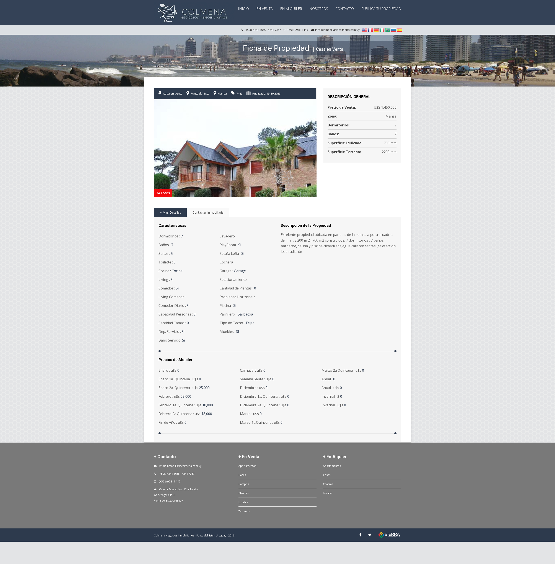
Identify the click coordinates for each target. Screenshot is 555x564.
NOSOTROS (318, 8)
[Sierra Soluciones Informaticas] (389, 534)
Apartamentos (247, 466)
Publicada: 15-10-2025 (266, 93)
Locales (243, 502)
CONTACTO (344, 8)
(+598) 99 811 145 (169, 481)
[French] (370, 30)
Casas (242, 475)
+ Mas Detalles (170, 212)
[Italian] (382, 30)
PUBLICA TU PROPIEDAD (381, 8)
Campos (243, 484)
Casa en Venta (172, 93)
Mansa (222, 93)
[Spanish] (399, 30)
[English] (364, 30)
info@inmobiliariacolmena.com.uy (337, 30)
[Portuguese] (387, 30)
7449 (239, 93)
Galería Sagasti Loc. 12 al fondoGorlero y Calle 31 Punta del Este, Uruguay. (176, 494)
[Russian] (393, 30)
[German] (376, 30)
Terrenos (244, 511)
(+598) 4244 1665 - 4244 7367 (176, 474)
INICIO (243, 8)
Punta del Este (199, 93)
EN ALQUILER (291, 8)
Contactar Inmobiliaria (208, 212)
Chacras (243, 493)
